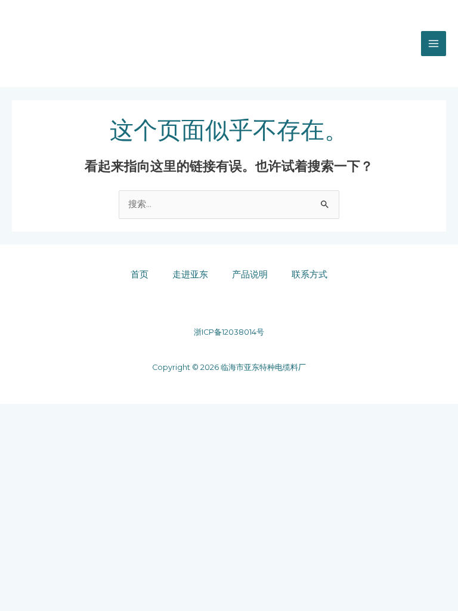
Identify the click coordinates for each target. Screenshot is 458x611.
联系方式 (309, 274)
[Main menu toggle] (433, 43)
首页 (139, 274)
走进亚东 (190, 274)
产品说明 (250, 274)
